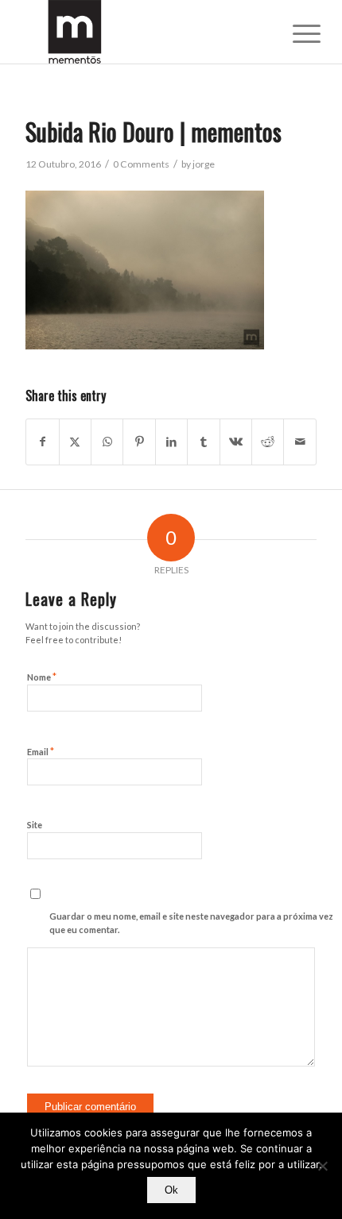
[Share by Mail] (300, 441)
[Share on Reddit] (267, 441)
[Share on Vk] (235, 441)
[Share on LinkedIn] (171, 441)
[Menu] (294, 33)
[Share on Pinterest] (138, 441)
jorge (203, 164)
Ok (171, 1190)
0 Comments (141, 164)
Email (40, 751)
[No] (322, 1166)
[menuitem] (294, 33)
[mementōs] (141, 32)
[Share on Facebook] (42, 441)
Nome (41, 676)
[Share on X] (75, 441)
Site (34, 825)
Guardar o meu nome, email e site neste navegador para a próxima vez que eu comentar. (191, 923)
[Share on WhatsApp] (106, 441)
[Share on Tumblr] (203, 441)
